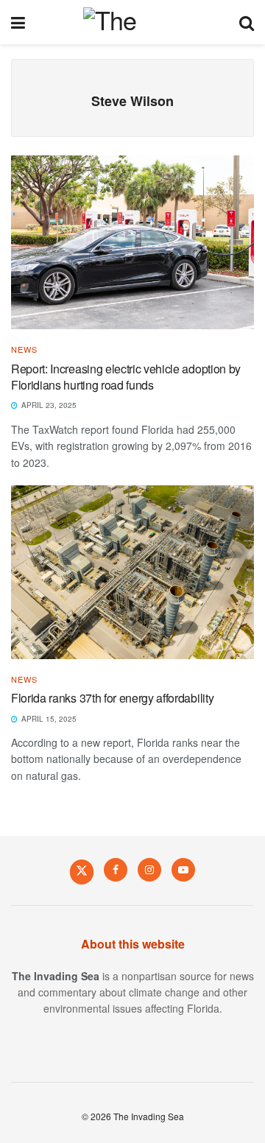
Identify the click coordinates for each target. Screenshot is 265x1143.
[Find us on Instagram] (149, 870)
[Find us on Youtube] (183, 870)
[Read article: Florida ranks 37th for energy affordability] (132, 572)
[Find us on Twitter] (81, 871)
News (24, 349)
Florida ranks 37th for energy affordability (112, 697)
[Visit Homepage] (132, 22)
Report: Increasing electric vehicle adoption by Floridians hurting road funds (126, 376)
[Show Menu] (18, 22)
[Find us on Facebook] (115, 870)
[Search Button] (246, 22)
